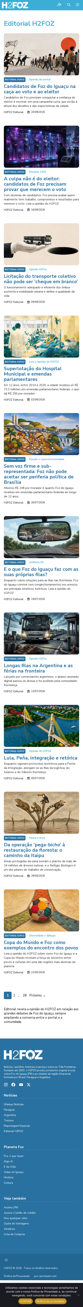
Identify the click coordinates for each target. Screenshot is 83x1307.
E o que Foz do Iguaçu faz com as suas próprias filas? (41, 572)
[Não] (78, 1295)
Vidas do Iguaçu (14, 1172)
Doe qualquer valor (16, 1218)
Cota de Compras (14, 1234)
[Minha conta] (59, 5)
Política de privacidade (51, 1301)
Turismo (9, 1120)
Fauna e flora (37, 838)
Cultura (8, 1183)
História (8, 1177)
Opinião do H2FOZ (40, 751)
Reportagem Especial (17, 1126)
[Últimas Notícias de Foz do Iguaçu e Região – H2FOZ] (15, 5)
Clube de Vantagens (16, 1223)
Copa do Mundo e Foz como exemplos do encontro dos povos (41, 945)
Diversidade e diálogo (42, 935)
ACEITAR (25, 1301)
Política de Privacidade (17, 1276)
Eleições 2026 (37, 172)
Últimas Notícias (14, 1104)
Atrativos (9, 1229)
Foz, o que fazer (14, 1156)
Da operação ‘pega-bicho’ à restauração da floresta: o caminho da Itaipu (34, 850)
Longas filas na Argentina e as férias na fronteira (38, 668)
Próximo (37, 995)
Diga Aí (8, 1161)
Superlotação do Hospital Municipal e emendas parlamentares (33, 374)
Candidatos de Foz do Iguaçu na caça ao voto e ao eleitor (40, 89)
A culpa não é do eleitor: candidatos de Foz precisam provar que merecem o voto (35, 184)
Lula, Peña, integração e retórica (40, 758)
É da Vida (10, 1167)
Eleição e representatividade (46, 459)
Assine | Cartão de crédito (20, 1213)
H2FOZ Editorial (13, 112)
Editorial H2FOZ (15, 79)
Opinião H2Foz (38, 269)
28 (25, 995)
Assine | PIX (11, 1207)
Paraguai (9, 1110)
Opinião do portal (39, 79)
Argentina (10, 1115)
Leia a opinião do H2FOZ (44, 362)
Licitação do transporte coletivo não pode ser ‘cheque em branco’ (41, 279)
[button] (68, 5)
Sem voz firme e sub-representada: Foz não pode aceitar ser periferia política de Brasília (39, 474)
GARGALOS (36, 562)
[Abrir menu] (6, 1260)
